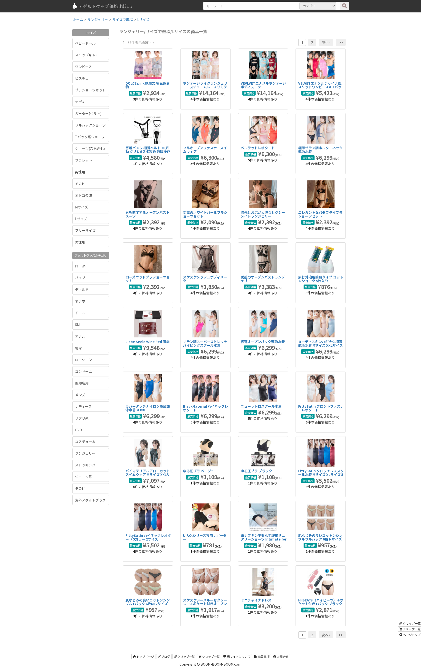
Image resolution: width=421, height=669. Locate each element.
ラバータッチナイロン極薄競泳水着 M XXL (147, 408)
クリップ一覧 (186, 656)
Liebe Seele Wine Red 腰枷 (147, 341)
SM (77, 324)
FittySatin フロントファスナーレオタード (321, 408)
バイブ (80, 277)
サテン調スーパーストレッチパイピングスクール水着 (205, 343)
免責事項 (263, 656)
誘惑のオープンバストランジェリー (263, 279)
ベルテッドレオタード (258, 147)
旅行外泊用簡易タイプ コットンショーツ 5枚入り (320, 279)
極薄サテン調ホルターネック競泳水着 (320, 149)
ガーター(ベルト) (88, 113)
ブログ (165, 656)
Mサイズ (81, 207)
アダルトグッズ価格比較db (105, 6)
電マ (78, 347)
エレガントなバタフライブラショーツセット (320, 214)
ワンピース (83, 66)
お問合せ (282, 656)
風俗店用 (82, 383)
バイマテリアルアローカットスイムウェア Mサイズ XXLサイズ (147, 474)
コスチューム (85, 441)
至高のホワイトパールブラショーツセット (205, 214)
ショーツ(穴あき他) (90, 148)
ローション (83, 359)
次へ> (326, 42)
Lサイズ (81, 218)
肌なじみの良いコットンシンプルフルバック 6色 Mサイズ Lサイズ (320, 539)
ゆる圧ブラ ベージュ (198, 470)
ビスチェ (82, 78)
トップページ (145, 656)
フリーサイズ (85, 230)
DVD (78, 429)
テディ (80, 101)
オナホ (80, 301)
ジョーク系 (83, 476)
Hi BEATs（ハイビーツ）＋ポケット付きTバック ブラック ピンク (321, 604)
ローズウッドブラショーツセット (147, 279)
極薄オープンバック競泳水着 (263, 341)
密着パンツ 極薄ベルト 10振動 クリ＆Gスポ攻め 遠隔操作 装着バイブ (147, 151)
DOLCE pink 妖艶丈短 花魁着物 (147, 85)
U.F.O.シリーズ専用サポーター (205, 537)
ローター (82, 266)
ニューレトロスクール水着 (261, 406)
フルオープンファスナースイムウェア (205, 149)
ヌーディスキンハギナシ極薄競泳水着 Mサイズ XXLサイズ (320, 343)
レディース (83, 406)
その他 (80, 183)
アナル (80, 336)
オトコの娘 (83, 195)
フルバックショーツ (90, 125)
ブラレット (83, 160)
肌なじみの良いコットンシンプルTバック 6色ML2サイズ (147, 602)
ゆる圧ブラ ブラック (256, 470)
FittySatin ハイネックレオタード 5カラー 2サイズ (148, 537)
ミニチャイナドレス (256, 600)
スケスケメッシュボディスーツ (205, 279)
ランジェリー (85, 453)
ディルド (81, 289)
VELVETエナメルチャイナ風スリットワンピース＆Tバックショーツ (319, 87)
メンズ (80, 394)
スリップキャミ (87, 54)
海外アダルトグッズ (90, 500)
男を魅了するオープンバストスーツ (147, 214)
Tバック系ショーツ (90, 136)
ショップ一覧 (210, 656)
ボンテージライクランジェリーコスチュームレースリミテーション (205, 87)
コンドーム (83, 371)
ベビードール (85, 43)
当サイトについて (238, 656)
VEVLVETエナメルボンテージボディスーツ (263, 85)
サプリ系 (82, 418)
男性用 (80, 171)
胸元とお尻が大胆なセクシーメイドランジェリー (263, 214)
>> (341, 42)
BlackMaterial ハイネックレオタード (205, 408)
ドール (80, 312)
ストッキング (85, 464)
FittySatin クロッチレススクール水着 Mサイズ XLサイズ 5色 (321, 474)
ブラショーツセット (90, 90)
